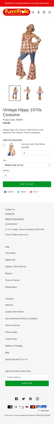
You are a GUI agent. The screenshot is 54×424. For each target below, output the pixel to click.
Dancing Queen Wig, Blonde (33, 144)
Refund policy (11, 287)
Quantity (6, 170)
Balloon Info (10, 260)
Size (4, 160)
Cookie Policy (11, 339)
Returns (8, 273)
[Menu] (49, 12)
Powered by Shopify (43, 415)
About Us (9, 305)
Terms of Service (12, 280)
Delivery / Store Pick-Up (15, 266)
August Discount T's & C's (16, 359)
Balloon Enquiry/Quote (14, 219)
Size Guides (10, 253)
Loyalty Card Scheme (14, 312)
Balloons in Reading (13, 346)
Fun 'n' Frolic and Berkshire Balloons (23, 415)
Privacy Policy (11, 332)
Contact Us (9, 214)
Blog (7, 352)
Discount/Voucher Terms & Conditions (21, 318)
